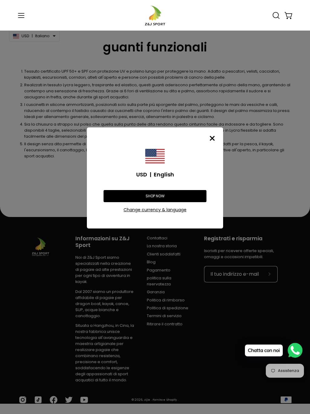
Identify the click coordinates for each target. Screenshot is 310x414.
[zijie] (155, 15)
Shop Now (155, 196)
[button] (275, 15)
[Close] (212, 138)
